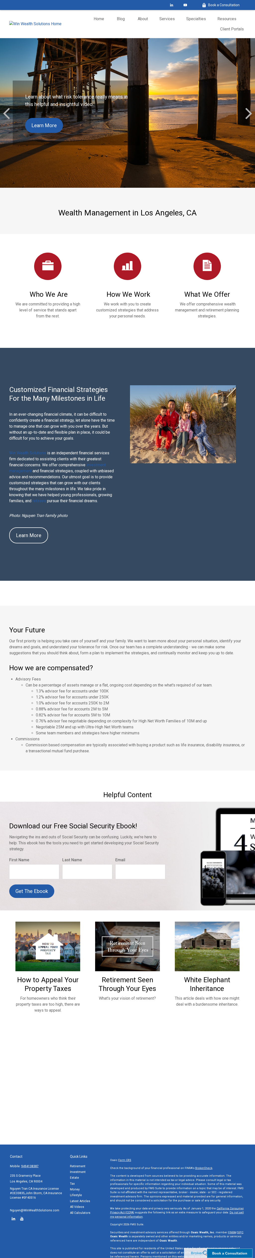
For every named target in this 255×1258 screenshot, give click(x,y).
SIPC (240, 1232)
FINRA (232, 1232)
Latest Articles (80, 1201)
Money (75, 1189)
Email (120, 860)
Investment (78, 1172)
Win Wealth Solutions (27, 453)
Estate (74, 1177)
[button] (99, 19)
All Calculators (80, 1213)
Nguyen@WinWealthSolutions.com (34, 1210)
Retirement (77, 1166)
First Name (19, 860)
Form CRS (124, 1160)
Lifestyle (76, 1195)
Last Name (72, 860)
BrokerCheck (203, 1168)
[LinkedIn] (171, 5)
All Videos (77, 1207)
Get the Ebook (31, 891)
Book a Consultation (224, 5)
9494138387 (30, 1166)
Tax (72, 1183)
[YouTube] (185, 5)
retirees (39, 500)
